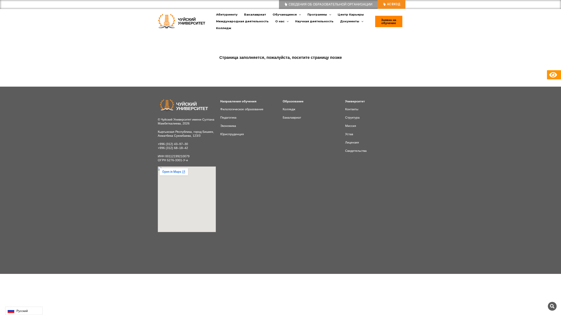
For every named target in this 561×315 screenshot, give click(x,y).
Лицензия (352, 142)
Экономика (228, 126)
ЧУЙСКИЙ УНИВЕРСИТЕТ (191, 21)
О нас (279, 21)
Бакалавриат (255, 14)
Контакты (351, 109)
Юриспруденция (232, 134)
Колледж (223, 28)
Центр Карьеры (351, 14)
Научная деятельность (314, 21)
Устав (349, 134)
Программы (317, 14)
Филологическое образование (241, 109)
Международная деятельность (242, 21)
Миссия (350, 126)
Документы (349, 21)
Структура (352, 117)
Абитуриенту (227, 14)
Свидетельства (356, 150)
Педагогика (228, 117)
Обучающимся (285, 14)
